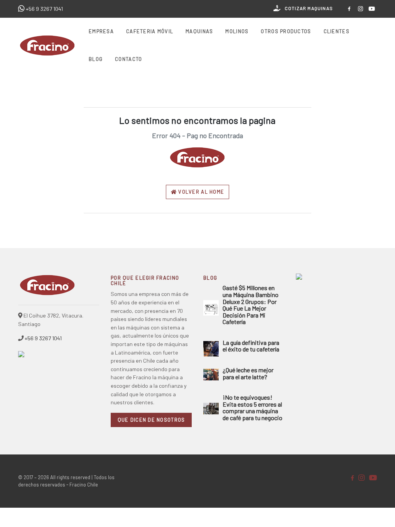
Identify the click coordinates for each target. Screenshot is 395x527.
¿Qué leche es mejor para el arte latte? (248, 373)
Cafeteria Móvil (149, 31)
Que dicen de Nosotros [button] (151, 420)
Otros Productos (286, 31)
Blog (96, 59)
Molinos (236, 31)
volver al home (200, 192)
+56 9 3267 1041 (44, 8)
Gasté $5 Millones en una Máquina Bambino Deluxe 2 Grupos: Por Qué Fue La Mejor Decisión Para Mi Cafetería (251, 304)
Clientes (336, 31)
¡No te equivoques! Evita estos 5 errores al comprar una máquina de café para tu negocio (252, 407)
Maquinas (199, 31)
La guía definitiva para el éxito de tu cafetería (251, 346)
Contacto (128, 59)
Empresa (101, 31)
